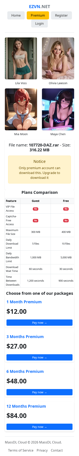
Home (16, 15)
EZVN (39, 6)
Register (61, 15)
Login (39, 23)
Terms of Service (20, 450)
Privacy (42, 450)
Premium (38, 15)
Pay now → (39, 323)
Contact (57, 450)
